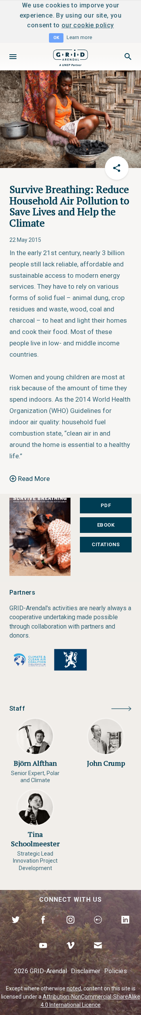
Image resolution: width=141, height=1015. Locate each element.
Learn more (79, 37)
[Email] (98, 954)
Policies (115, 971)
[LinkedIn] (125, 929)
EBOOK (106, 525)
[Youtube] (43, 954)
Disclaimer (85, 971)
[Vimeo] (70, 954)
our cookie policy (87, 25)
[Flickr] (98, 929)
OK (56, 37)
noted (74, 988)
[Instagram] (70, 929)
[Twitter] (15, 929)
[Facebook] (43, 929)
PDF (106, 505)
